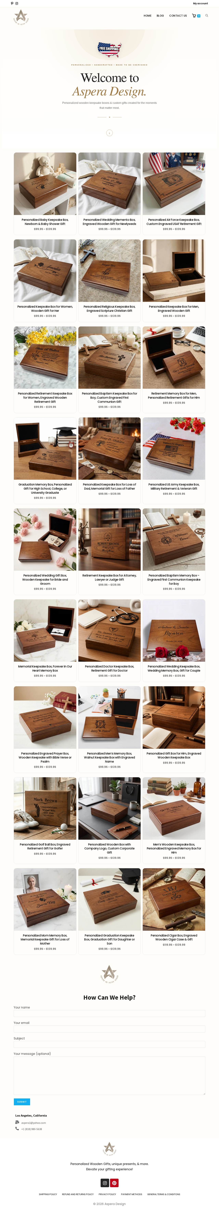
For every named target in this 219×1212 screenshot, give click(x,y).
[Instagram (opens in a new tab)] (16, 3)
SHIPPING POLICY (48, 1194)
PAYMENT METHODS (131, 1194)
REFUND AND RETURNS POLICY (78, 1194)
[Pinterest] (114, 1183)
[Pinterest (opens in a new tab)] (12, 3)
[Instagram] (105, 1183)
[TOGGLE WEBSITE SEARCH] (207, 15)
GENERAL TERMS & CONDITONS (163, 1194)
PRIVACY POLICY (107, 1194)
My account (200, 3)
